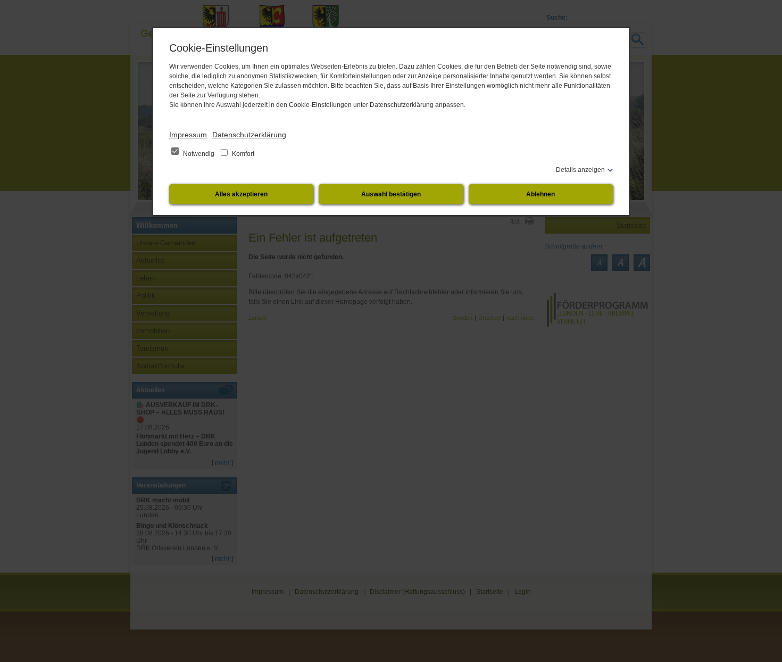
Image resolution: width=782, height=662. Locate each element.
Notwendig (198, 154)
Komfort (242, 154)
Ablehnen (540, 194)
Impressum (188, 134)
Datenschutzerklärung (249, 134)
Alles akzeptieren (241, 194)
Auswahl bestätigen (391, 194)
